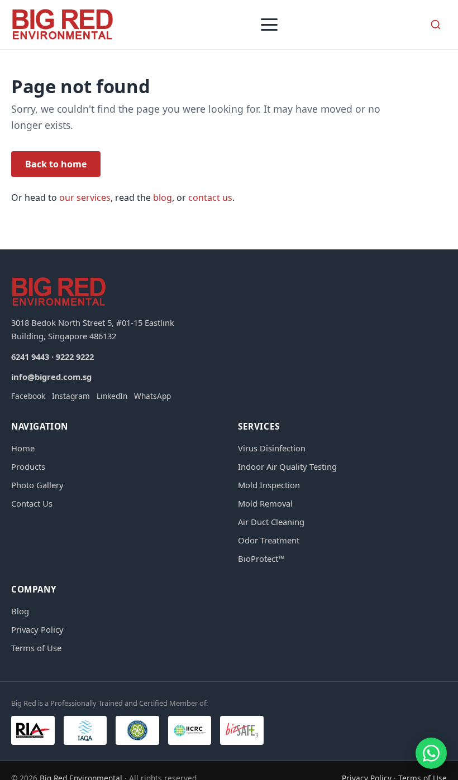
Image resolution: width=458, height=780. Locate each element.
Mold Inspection (269, 484)
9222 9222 (75, 356)
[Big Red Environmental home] (62, 24)
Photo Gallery (37, 484)
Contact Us (32, 503)
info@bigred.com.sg (51, 376)
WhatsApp (152, 396)
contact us (210, 197)
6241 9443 (30, 356)
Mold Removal (265, 503)
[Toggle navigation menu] (269, 24)
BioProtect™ (261, 558)
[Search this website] (435, 24)
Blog (20, 611)
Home (23, 448)
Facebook (28, 396)
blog (162, 197)
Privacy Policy (37, 629)
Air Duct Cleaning (271, 521)
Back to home (56, 164)
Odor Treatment (268, 540)
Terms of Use (36, 647)
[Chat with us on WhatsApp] (431, 753)
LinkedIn (112, 396)
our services (85, 197)
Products (28, 466)
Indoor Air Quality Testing (287, 466)
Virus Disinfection (272, 448)
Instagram (71, 396)
